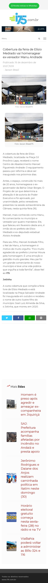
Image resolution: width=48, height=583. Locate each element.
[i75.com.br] (24, 18)
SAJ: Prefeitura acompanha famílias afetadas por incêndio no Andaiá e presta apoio (30, 437)
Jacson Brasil (12, 70)
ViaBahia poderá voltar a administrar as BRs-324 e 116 (31, 546)
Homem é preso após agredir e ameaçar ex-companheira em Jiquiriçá (31, 404)
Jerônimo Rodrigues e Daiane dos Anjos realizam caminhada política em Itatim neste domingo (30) (30, 478)
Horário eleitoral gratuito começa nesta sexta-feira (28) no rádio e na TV (31, 517)
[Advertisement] (24, 351)
